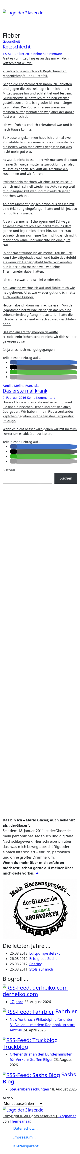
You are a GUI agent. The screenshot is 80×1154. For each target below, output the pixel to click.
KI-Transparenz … (27, 1146)
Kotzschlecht (17, 46)
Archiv (8, 1098)
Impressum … (24, 1137)
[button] (13, 362)
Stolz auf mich (41, 969)
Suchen (66, 478)
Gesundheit (11, 41)
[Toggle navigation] (5, 8)
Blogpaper (67, 1116)
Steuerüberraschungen (29, 1089)
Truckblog (15, 1046)
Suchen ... (11, 470)
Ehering (35, 963)
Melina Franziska (26, 385)
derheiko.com (20, 994)
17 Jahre (16, 1001)
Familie (8, 385)
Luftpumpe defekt (44, 953)
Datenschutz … (25, 1128)
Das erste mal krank (25, 390)
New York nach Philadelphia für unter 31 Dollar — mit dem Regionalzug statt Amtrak (42, 1025)
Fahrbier (66, 1011)
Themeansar (20, 1121)
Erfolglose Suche (43, 958)
